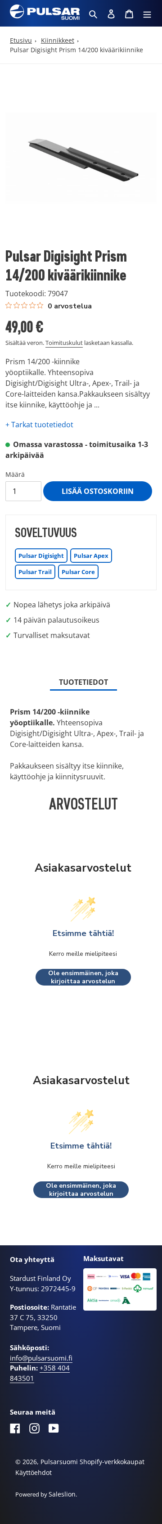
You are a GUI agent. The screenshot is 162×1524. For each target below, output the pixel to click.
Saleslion (62, 1494)
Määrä (15, 474)
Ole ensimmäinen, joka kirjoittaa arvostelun (83, 977)
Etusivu (21, 40)
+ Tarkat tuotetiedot (39, 425)
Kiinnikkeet (57, 40)
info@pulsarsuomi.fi (41, 1357)
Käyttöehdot (33, 1472)
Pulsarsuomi (59, 1461)
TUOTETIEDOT (83, 682)
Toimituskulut (64, 343)
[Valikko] (147, 13)
